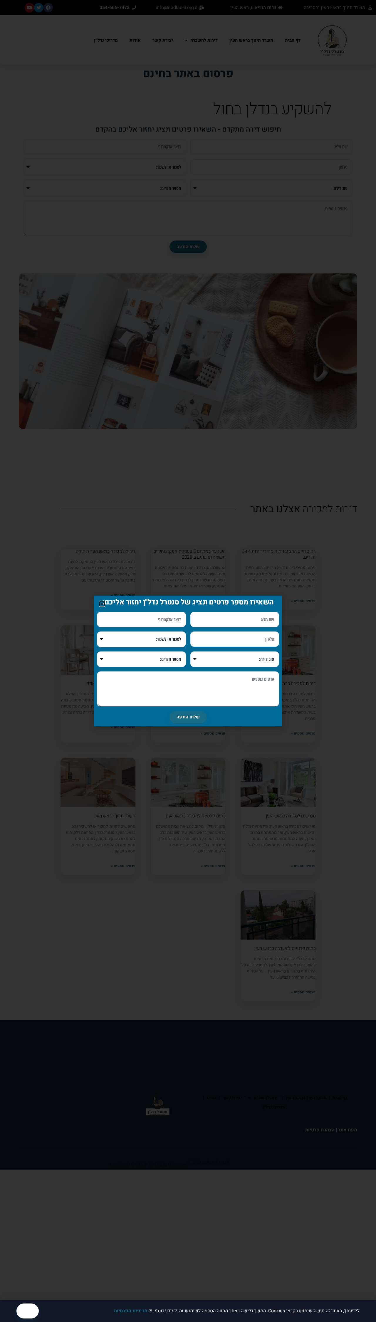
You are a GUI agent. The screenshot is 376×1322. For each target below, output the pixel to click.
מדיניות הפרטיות (130, 1310)
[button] (102, 604)
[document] (188, 661)
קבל (28, 1310)
